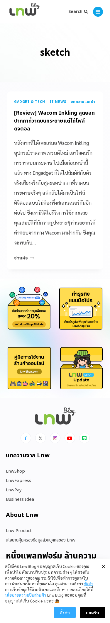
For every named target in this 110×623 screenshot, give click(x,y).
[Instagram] (55, 438)
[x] (40, 438)
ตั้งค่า (88, 583)
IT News (58, 101)
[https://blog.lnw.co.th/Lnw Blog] (24, 12)
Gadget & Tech (29, 101)
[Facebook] (26, 438)
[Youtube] (70, 438)
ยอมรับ (92, 612)
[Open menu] (98, 12)
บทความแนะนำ (83, 101)
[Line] (84, 438)
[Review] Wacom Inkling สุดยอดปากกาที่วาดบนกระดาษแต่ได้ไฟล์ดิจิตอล (54, 121)
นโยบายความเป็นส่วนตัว (25, 594)
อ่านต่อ (24, 257)
